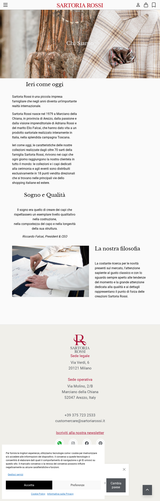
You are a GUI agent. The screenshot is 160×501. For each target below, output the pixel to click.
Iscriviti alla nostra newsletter (80, 433)
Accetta (29, 485)
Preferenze (77, 485)
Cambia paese (116, 485)
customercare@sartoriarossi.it (80, 421)
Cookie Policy (38, 494)
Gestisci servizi (15, 474)
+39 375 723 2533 (80, 415)
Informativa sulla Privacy (60, 494)
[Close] (124, 469)
